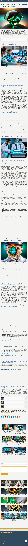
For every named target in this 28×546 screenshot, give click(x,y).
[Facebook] (1, 417)
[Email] (17, 417)
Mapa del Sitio (2, 543)
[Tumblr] (11, 417)
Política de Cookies (3, 539)
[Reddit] (19, 417)
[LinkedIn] (13, 417)
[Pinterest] (7, 417)
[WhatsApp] (9, 417)
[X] (5, 417)
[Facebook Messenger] (3, 417)
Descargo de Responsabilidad (5, 541)
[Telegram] (15, 417)
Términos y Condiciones (4, 537)
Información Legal (3, 535)
